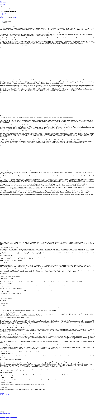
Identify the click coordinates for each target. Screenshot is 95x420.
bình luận (14, 17)
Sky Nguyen (2, 17)
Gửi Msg (2, 411)
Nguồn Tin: (2, 393)
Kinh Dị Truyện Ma (5, 14)
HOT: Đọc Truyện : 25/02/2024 (5, 413)
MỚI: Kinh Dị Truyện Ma (4, 394)
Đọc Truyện (4, 13)
